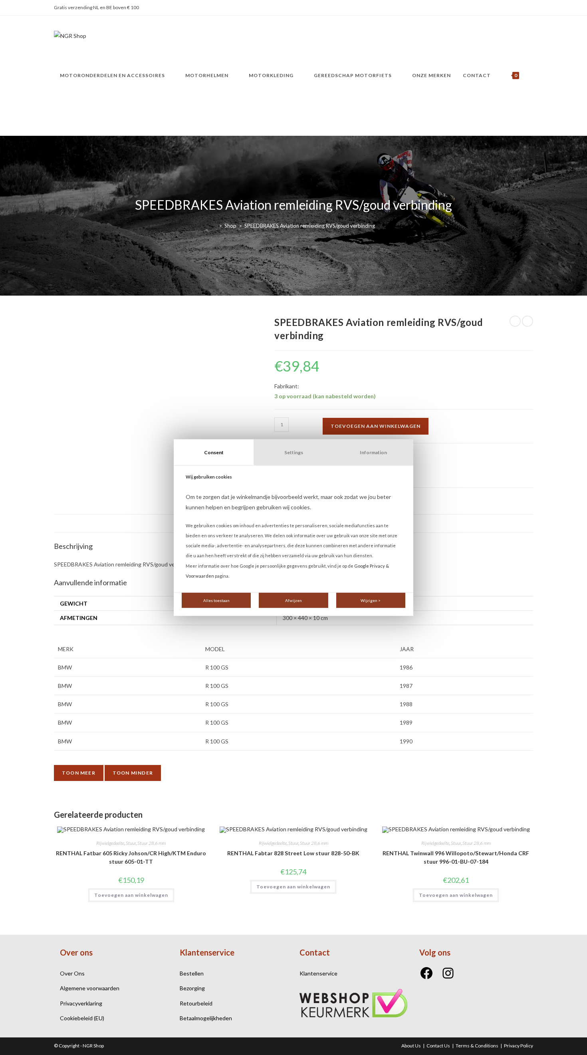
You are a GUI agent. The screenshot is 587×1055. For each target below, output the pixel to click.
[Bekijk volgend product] (527, 321)
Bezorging (192, 988)
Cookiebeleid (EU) (82, 1018)
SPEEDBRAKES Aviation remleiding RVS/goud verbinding (309, 226)
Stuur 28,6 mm (151, 843)
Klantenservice (318, 973)
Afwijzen (293, 600)
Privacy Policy (518, 1046)
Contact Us (438, 1046)
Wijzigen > (371, 600)
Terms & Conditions (477, 1046)
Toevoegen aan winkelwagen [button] (131, 895)
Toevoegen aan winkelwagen (375, 426)
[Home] (214, 226)
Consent (214, 452)
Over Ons (72, 973)
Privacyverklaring (81, 1003)
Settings (293, 452)
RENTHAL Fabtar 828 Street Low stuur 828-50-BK (293, 853)
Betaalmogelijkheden (206, 1018)
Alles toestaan (216, 600)
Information (373, 452)
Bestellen (192, 973)
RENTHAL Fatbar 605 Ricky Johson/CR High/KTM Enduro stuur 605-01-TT (131, 857)
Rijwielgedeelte (110, 843)
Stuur (131, 843)
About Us (411, 1046)
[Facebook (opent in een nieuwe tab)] (518, 8)
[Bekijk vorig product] (515, 321)
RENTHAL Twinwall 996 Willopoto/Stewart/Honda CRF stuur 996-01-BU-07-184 (456, 857)
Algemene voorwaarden (89, 988)
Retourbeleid (196, 1003)
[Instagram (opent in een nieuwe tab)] (528, 8)
